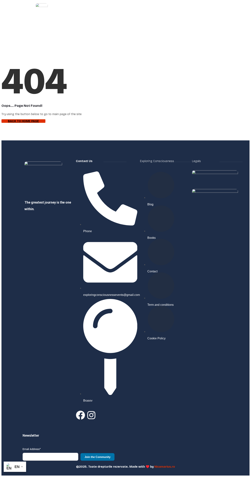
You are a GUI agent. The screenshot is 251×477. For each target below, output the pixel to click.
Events (131, 9)
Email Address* (32, 449)
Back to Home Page (23, 121)
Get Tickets (216, 9)
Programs (149, 9)
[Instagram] (91, 415)
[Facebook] (80, 415)
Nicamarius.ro (164, 466)
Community (194, 9)
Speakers (174, 9)
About (116, 9)
